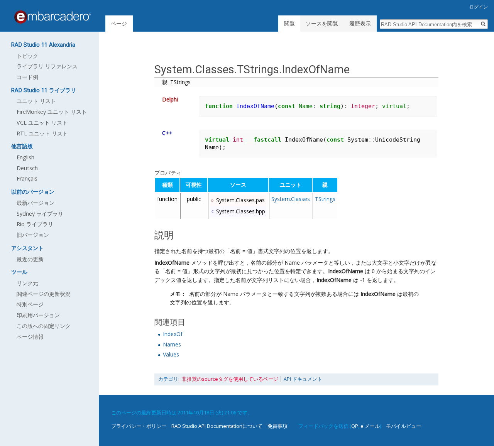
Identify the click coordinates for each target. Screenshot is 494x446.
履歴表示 (360, 23)
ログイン (478, 6)
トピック (27, 55)
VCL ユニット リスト (42, 122)
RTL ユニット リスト (42, 133)
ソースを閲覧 (322, 23)
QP (354, 425)
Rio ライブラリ (35, 224)
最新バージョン (35, 202)
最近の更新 (30, 259)
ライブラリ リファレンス (47, 66)
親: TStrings (176, 82)
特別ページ (30, 304)
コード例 (27, 77)
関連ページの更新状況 (44, 293)
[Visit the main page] (52, 17)
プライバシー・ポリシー (138, 425)
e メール (370, 425)
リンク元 (27, 283)
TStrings (325, 199)
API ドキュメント (303, 379)
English (25, 157)
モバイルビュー (403, 425)
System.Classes (290, 199)
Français (27, 178)
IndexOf (173, 334)
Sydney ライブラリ (40, 213)
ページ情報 (30, 336)
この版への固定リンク (44, 325)
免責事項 (277, 425)
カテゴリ (168, 379)
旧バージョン (33, 234)
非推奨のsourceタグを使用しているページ (230, 379)
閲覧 (289, 23)
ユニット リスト (36, 101)
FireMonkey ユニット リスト (52, 111)
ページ (119, 23)
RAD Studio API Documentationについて (216, 425)
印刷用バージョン (38, 315)
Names (172, 344)
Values (171, 354)
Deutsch (27, 168)
